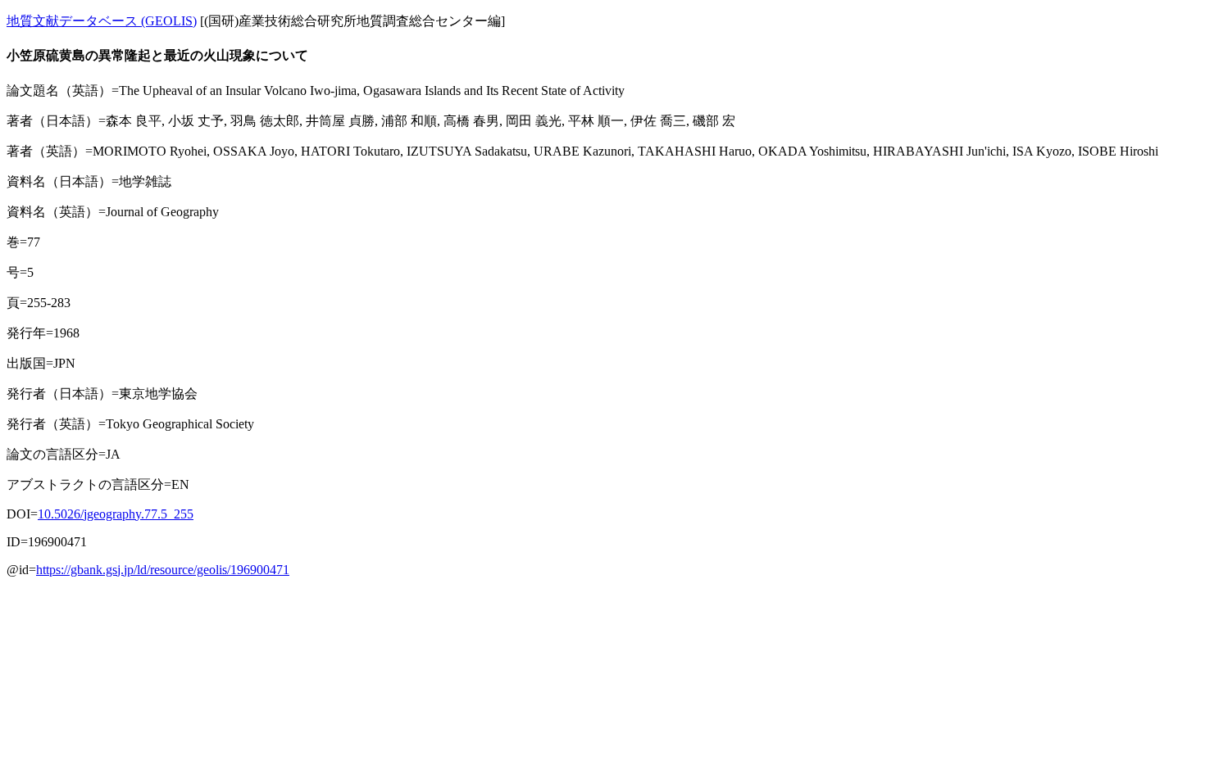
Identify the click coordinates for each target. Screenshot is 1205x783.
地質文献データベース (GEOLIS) (102, 21)
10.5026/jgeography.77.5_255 (115, 514)
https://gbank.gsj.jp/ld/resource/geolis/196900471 (162, 570)
